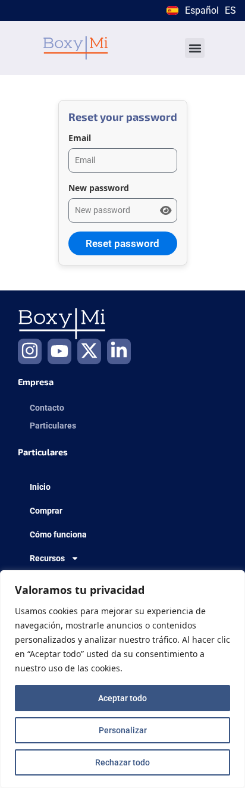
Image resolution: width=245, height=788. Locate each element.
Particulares (53, 425)
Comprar (46, 510)
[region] (122, 679)
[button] (195, 48)
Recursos (47, 558)
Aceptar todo (122, 698)
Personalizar (123, 730)
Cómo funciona (58, 534)
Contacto (47, 407)
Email (79, 137)
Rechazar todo (122, 762)
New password (98, 187)
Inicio (40, 487)
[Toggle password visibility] (165, 210)
